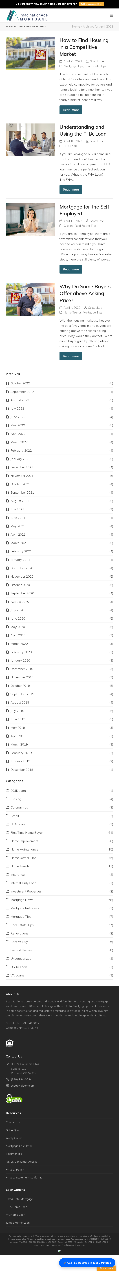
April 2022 (18, 434)
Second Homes (21, 950)
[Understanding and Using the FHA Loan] (30, 140)
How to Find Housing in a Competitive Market (84, 47)
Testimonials (14, 1153)
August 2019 (20, 702)
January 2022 (20, 459)
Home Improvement (24, 841)
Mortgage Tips (73, 66)
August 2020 (20, 602)
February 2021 (21, 551)
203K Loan (18, 790)
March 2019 (19, 744)
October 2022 (20, 383)
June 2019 (18, 719)
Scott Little (97, 61)
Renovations (19, 933)
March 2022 (19, 442)
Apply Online (14, 1138)
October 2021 (20, 484)
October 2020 (20, 585)
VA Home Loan (15, 1214)
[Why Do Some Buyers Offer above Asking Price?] (30, 299)
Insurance (18, 874)
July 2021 (17, 509)
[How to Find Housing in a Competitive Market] (30, 53)
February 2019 (21, 753)
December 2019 (22, 669)
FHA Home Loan (16, 1207)
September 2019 (22, 694)
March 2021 (19, 543)
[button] (111, 15)
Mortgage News (22, 900)
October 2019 (20, 686)
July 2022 (17, 408)
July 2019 (17, 711)
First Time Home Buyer (27, 832)
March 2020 (19, 644)
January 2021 (20, 560)
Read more (71, 110)
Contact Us (13, 1122)
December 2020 (22, 568)
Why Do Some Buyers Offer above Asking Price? (85, 293)
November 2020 (22, 576)
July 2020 (17, 610)
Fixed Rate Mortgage (19, 1199)
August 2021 (20, 501)
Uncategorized (21, 958)
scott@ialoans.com (23, 1085)
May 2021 (18, 526)
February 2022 (21, 450)
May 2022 (18, 425)
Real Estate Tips (95, 66)
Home (76, 26)
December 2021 (22, 467)
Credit (15, 816)
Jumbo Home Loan (18, 1222)
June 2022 (18, 417)
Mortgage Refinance (25, 908)
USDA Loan (19, 967)
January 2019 (20, 761)
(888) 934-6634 (21, 1079)
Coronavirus (19, 807)
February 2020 (21, 652)
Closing (69, 226)
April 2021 (18, 534)
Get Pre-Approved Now (91, 4)
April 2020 (18, 635)
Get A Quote (13, 1130)
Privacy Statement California (24, 1177)
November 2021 (22, 476)
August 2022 (20, 400)
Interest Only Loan (23, 883)
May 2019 (18, 728)
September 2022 (22, 392)
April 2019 (18, 736)
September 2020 (22, 593)
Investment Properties (26, 891)
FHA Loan (70, 146)
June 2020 (18, 618)
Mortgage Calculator (19, 1146)
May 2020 (18, 627)
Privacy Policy (15, 1169)
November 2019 (22, 677)
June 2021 (18, 518)
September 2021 (22, 492)
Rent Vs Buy (19, 942)
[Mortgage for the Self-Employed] (30, 219)
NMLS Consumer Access (21, 1161)
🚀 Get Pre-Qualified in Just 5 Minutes (87, 1262)
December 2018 (22, 769)
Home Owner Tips (23, 858)
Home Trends (73, 312)
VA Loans (17, 975)
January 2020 (20, 660)
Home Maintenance (24, 849)
